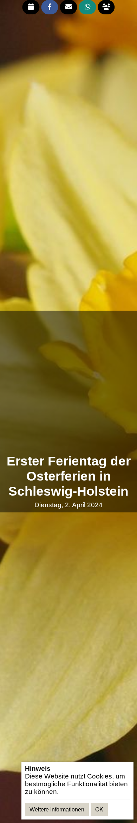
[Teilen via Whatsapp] (87, 7)
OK (99, 809)
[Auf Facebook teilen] (49, 7)
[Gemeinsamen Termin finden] (106, 7)
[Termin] (30, 7)
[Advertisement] (68, 382)
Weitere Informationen (57, 809)
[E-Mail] (68, 7)
